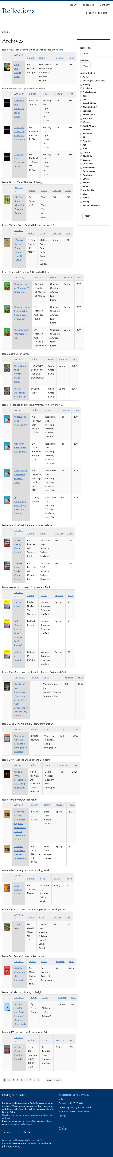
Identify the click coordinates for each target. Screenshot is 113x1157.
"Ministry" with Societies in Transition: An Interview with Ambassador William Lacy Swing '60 (21, 700)
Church (86, 152)
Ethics (86, 179)
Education (88, 163)
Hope (85, 186)
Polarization (89, 115)
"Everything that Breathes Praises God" (20, 374)
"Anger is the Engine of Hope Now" (19, 108)
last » (58, 1079)
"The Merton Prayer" (18, 889)
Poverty (87, 84)
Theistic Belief (90, 107)
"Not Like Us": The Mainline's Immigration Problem (20, 744)
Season (60, 58)
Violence (87, 111)
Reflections (19, 10)
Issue (42, 58)
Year (71, 58)
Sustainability (89, 103)
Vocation (87, 118)
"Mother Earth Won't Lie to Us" (21, 334)
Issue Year (85, 60)
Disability (87, 156)
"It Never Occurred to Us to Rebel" (20, 447)
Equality (87, 141)
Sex (84, 99)
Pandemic (87, 175)
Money (86, 201)
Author (30, 58)
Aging (85, 77)
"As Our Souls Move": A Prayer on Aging (19, 205)
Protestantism (90, 92)
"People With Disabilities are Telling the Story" (20, 780)
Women (86, 122)
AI (84, 137)
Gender (86, 182)
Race (85, 96)
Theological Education (94, 81)
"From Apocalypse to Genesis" (20, 392)
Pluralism (87, 133)
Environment (89, 167)
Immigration (89, 190)
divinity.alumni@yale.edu (20, 1124)
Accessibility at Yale (69, 1094)
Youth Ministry (90, 126)
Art (84, 145)
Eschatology (89, 171)
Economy (87, 160)
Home (5, 32)
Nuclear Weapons (91, 205)
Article (18, 94)
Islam (85, 194)
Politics (86, 130)
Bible (85, 148)
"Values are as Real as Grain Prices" (18, 571)
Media (86, 197)
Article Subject (87, 73)
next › (49, 1079)
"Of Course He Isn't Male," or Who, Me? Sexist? (18, 633)
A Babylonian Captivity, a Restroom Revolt (20, 505)
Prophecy (87, 88)
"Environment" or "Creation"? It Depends (21, 288)
